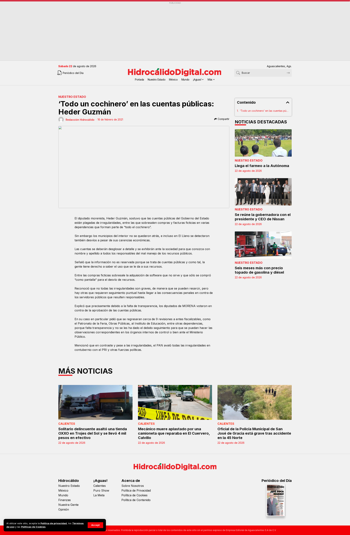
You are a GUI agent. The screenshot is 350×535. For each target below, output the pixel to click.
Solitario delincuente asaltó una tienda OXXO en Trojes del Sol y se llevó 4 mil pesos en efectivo (92, 433)
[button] (95, 525)
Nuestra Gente (68, 505)
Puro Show (101, 490)
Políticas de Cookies (33, 527)
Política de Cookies (134, 495)
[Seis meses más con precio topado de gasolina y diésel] (263, 245)
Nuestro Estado (72, 97)
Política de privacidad (53, 523)
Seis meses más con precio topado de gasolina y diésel (259, 270)
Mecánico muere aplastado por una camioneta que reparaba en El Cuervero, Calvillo (174, 433)
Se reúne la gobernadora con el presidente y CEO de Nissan (263, 216)
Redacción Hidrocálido (80, 119)
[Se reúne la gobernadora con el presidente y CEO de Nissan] (263, 192)
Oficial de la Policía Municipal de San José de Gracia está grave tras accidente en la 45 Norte (254, 433)
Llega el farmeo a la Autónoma (262, 166)
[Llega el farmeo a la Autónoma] (263, 143)
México (63, 490)
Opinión (63, 509)
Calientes (66, 423)
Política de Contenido (136, 500)
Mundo (63, 495)
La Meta (98, 495)
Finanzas (64, 500)
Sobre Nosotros (132, 486)
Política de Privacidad (136, 490)
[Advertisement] (167, 31)
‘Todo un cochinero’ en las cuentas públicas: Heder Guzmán (265, 110)
